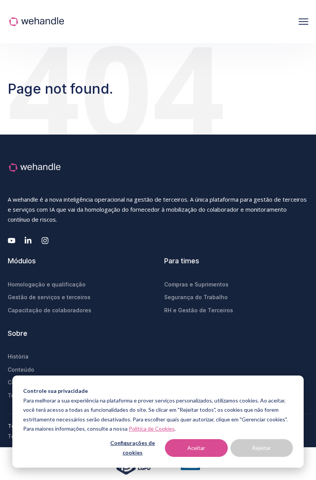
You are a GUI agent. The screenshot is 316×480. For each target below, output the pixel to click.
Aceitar (196, 448)
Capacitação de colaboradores (49, 310)
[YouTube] (11, 240)
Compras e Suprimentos (196, 284)
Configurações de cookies (132, 448)
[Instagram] (45, 240)
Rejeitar (261, 448)
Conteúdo (21, 369)
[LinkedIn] (28, 240)
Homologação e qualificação (47, 284)
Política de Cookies (152, 428)
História (18, 356)
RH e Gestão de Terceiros (198, 310)
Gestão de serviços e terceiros (49, 297)
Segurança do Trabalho (196, 297)
